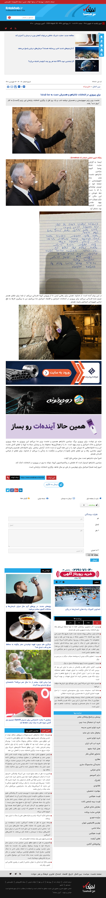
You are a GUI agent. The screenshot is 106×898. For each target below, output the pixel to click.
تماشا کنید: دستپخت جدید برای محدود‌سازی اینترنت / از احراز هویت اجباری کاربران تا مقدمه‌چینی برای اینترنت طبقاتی (76, 692)
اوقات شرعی (27, 2)
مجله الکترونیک (17, 2)
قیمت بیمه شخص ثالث (90, 801)
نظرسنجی (8, 2)
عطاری (97, 759)
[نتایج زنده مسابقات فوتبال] (101, 54)
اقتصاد (64, 874)
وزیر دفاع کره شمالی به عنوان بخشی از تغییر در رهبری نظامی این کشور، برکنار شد (27, 863)
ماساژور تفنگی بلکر (93, 754)
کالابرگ (97, 780)
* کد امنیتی (95, 550)
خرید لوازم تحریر (93, 738)
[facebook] (12, 490)
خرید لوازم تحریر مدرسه (90, 727)
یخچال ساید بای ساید (91, 732)
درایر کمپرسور (95, 775)
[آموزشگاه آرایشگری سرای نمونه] (53, 427)
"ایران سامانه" (56, 892)
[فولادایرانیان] (53, 373)
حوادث (33, 874)
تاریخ (71, 874)
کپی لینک (51, 477)
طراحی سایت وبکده (92, 812)
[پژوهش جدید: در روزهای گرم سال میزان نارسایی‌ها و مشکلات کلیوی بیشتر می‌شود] (28, 589)
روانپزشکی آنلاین (93, 844)
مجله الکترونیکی (20, 882)
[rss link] (20, 873)
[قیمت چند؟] (101, 41)
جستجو (68, 885)
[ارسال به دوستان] (12, 87)
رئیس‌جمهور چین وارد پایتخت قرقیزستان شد (35, 838)
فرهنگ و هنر (43, 874)
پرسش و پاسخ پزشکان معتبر (88, 716)
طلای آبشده (95, 838)
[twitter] (8, 490)
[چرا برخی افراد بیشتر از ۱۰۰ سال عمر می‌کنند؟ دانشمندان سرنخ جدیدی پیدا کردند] (28, 664)
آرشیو (61, 885)
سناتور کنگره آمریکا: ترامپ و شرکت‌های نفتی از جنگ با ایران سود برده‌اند (27, 817)
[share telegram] (11, 28)
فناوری (51, 874)
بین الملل (96, 86)
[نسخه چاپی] (8, 87)
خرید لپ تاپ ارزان (92, 743)
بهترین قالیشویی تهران (91, 822)
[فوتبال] (101, 45)
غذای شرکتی (95, 769)
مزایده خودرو (95, 817)
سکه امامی (96, 828)
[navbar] (103, 23)
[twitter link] (11, 873)
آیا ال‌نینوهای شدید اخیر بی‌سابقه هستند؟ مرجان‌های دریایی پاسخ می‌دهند (46, 48)
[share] (6, 28)
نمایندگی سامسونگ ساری (90, 764)
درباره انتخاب (67, 882)
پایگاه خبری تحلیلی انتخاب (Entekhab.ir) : (85, 157)
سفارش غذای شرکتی (92, 806)
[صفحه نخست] (101, 36)
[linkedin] (20, 490)
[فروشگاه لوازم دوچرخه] (53, 400)
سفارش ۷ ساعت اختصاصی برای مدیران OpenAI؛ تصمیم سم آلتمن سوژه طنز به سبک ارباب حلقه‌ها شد (28, 721)
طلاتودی (97, 785)
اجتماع (58, 874)
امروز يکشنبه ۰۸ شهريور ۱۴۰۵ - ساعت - (86, 23)
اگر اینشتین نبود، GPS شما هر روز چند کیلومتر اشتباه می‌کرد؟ (51, 61)
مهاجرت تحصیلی (93, 791)
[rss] (15, 28)
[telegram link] (15, 873)
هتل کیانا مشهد (94, 748)
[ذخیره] (15, 87)
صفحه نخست (95, 874)
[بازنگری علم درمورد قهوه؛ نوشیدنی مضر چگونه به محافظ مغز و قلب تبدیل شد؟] (28, 627)
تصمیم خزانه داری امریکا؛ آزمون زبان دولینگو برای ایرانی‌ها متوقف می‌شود (76, 685)
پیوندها (41, 2)
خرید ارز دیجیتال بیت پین (89, 722)
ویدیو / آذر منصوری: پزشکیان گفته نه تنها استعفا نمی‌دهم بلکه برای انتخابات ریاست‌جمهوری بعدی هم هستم (76, 628)
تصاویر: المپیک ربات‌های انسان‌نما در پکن (82, 609)
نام (98, 518)
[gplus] (16, 490)
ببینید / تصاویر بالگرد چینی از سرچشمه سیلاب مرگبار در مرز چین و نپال (76, 658)
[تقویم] (101, 50)
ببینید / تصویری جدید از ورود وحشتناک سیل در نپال (81, 663)
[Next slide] (57, 582)
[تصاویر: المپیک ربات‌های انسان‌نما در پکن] (77, 596)
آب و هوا (34, 2)
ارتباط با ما (57, 882)
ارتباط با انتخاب (49, 2)
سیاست (86, 874)
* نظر (97, 530)
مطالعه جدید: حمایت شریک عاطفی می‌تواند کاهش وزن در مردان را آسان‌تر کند (44, 35)
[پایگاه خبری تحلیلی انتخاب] (90, 12)
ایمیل (97, 524)
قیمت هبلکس (94, 796)
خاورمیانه (86, 86)
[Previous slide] (63, 582)
